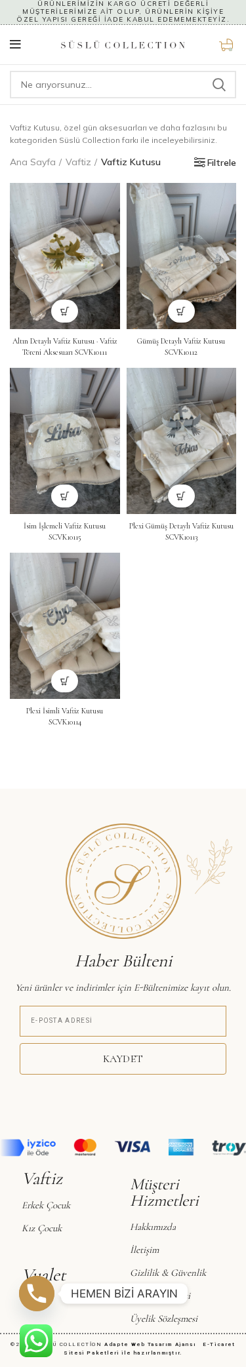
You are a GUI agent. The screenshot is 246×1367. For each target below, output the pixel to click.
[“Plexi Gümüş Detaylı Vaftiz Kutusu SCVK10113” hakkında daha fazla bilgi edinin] (181, 496)
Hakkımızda (153, 1227)
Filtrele (221, 162)
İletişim (144, 1250)
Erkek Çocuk (46, 1205)
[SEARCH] (218, 84)
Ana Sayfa (33, 162)
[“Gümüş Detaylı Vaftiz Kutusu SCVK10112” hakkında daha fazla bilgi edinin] (181, 311)
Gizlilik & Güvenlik (168, 1272)
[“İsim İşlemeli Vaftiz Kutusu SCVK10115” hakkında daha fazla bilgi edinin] (64, 496)
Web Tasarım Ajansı (166, 1344)
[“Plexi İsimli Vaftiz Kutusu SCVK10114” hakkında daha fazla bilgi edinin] (64, 680)
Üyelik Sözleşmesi (163, 1318)
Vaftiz (78, 162)
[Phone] (36, 1293)
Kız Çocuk (42, 1228)
